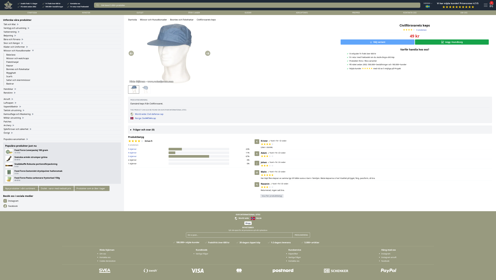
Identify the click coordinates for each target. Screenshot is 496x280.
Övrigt (7, 132)
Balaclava (10, 54)
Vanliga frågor (202, 253)
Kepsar (9, 65)
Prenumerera (301, 235)
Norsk (259, 218)
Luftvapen (8, 102)
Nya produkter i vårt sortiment (20, 188)
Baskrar (10, 83)
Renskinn (8, 92)
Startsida (32, 12)
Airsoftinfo (302, 12)
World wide (243, 218)
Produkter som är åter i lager (90, 188)
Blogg (248, 223)
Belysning (8, 35)
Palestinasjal (12, 62)
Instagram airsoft (388, 257)
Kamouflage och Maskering (17, 114)
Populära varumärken (14, 139)
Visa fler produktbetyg (272, 196)
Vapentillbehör (11, 106)
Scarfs (9, 76)
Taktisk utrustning (12, 110)
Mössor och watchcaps (17, 58)
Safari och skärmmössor (18, 80)
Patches (7, 121)
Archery (7, 125)
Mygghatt (11, 72)
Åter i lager (194, 12)
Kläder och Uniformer (14, 46)
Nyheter (86, 12)
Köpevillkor (293, 253)
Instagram (13, 200)
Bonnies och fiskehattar (18, 69)
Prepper (356, 12)
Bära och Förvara (12, 39)
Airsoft (7, 99)
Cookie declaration (108, 261)
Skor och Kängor (12, 43)
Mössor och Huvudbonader (17, 50)
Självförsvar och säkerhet (16, 129)
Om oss (463, 12)
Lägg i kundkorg (454, 42)
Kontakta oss (75, 4)
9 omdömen (415, 30)
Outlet (140, 12)
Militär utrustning (12, 117)
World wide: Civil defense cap (149, 114)
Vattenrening (10, 31)
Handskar (8, 89)
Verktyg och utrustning (15, 28)
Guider (248, 12)
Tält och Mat (10, 24)
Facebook (13, 206)
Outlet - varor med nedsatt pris (56, 188)
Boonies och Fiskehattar (182, 19)
